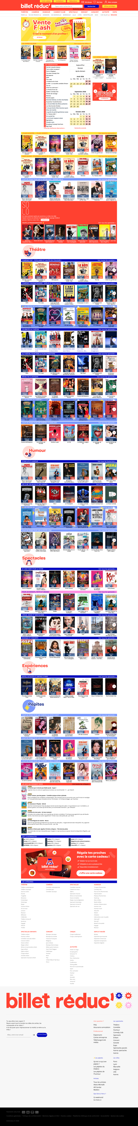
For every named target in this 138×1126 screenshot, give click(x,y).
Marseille (116, 1067)
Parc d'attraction (74, 958)
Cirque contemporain (76, 936)
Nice (96, 15)
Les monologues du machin (36, 820)
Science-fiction (25, 906)
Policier (23, 925)
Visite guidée (73, 964)
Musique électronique (52, 945)
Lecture (23, 910)
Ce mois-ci (97, 1100)
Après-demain (80, 71)
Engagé (23, 923)
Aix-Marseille (56, 15)
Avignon (46, 15)
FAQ (95, 1025)
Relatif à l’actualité (99, 923)
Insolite (72, 983)
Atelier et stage (74, 949)
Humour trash (98, 908)
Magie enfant (24, 945)
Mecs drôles (97, 900)
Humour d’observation (100, 904)
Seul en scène (25, 891)
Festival (48, 953)
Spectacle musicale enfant (28, 958)
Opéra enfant (24, 951)
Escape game (74, 952)
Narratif (96, 921)
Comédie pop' (50, 889)
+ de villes (104, 15)
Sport (71, 969)
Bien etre (72, 979)
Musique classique (51, 934)
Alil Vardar (97, 1087)
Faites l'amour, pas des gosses (37, 795)
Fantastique (24, 900)
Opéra (72, 891)
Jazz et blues (49, 943)
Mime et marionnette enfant (29, 947)
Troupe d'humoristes (100, 887)
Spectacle (73, 12)
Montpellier (88, 15)
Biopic (22, 904)
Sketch (96, 913)
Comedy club (97, 889)
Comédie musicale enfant (28, 938)
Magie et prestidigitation (77, 900)
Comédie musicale (75, 887)
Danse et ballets (74, 898)
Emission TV (73, 954)
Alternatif (96, 919)
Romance (23, 898)
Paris (23, 15)
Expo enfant (24, 949)
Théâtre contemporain (27, 887)
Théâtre (116, 1025)
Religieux (48, 941)
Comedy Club (59, 12)
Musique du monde (51, 936)
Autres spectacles (120, 1050)
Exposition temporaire (100, 941)
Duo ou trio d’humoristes (101, 891)
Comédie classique (51, 891)
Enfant (84, 12)
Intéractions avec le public (101, 917)
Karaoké (72, 977)
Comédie (116, 1027)
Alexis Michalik (99, 1085)
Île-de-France (34, 15)
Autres (115, 1053)
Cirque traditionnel (75, 934)
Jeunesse (23, 921)
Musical (23, 913)
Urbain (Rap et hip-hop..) (53, 960)
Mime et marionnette (76, 896)
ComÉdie (35, 12)
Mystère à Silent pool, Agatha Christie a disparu (42, 829)
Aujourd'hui (80, 65)
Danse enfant (25, 943)
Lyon (80, 15)
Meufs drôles (97, 902)
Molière (96, 1090)
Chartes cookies (66, 1116)
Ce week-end (98, 1097)
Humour (46, 12)
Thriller (23, 927)
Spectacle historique (75, 902)
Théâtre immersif (26, 919)
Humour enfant (25, 936)
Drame (23, 894)
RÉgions (114, 15)
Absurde (96, 910)
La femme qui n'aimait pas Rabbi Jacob (39, 788)
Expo (115, 12)
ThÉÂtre (24, 12)
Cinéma (72, 956)
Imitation (96, 915)
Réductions (73, 1)
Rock (47, 955)
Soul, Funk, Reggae (51, 949)
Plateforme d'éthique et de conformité (86, 1116)
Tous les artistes (100, 1082)
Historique (24, 902)
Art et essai (24, 908)
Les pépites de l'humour (99, 1072)
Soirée (72, 960)
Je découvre (45, 220)
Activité (105, 12)
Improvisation (98, 894)
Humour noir (97, 906)
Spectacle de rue (74, 906)
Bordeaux (67, 15)
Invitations (59, 1)
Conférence (73, 962)
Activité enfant (25, 955)
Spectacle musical (75, 894)
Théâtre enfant (25, 934)
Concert (95, 12)
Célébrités (24, 917)
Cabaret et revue (75, 889)
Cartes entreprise (100, 1037)
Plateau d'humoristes (100, 896)
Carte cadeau (46, 1)
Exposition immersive (100, 938)
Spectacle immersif (75, 904)
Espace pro (98, 1035)
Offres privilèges (109, 6)
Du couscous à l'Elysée (34, 804)
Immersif (72, 981)
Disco (47, 962)
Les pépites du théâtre (99, 1067)
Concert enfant (25, 941)
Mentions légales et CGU (50, 1116)
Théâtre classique (26, 889)
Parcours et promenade (76, 966)
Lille (74, 15)
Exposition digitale (99, 943)
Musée (96, 934)
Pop (47, 958)
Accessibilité (105, 1116)
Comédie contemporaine (53, 887)
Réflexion (23, 915)
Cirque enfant (25, 953)
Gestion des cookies (117, 1116)
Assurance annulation (102, 1027)
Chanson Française (51, 938)
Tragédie (23, 896)
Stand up (96, 898)
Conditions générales (13, 1116)
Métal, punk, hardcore (52, 947)
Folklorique (49, 951)
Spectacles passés (120, 1048)
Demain (80, 68)
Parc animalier (74, 971)
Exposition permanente (100, 936)
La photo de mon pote (34, 812)
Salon (71, 975)
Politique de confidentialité (32, 1116)
